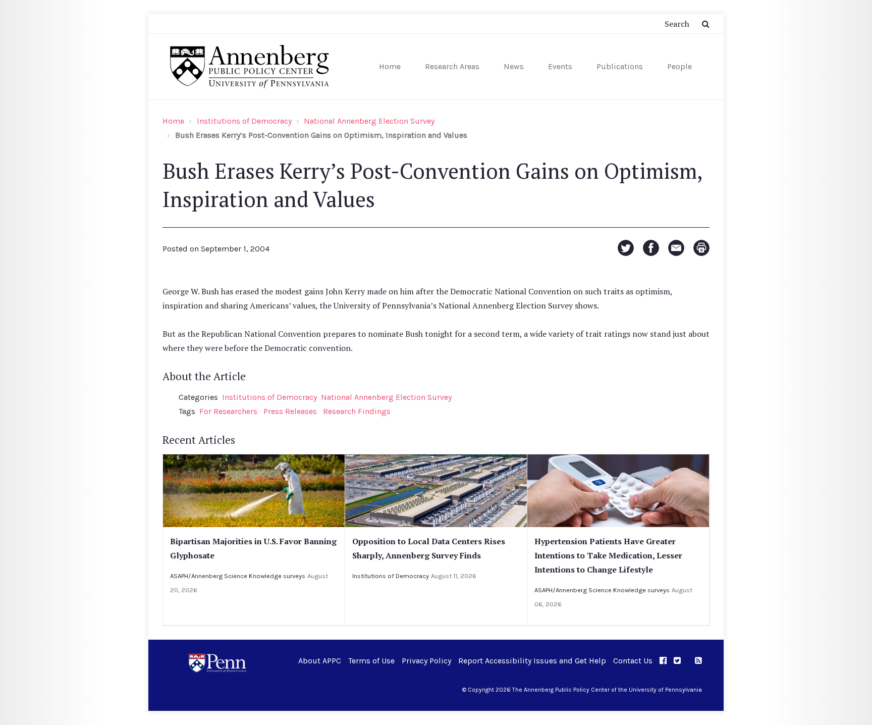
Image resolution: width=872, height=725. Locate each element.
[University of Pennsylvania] (217, 662)
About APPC (319, 660)
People (679, 66)
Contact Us (632, 660)
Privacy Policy (426, 660)
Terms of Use (371, 660)
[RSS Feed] (698, 660)
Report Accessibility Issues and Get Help (532, 660)
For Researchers (228, 411)
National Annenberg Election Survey (369, 121)
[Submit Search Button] (705, 23)
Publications (619, 66)
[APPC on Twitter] (677, 660)
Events (560, 66)
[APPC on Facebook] (663, 660)
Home (390, 66)
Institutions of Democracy (244, 121)
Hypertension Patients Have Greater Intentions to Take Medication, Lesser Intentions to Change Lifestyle (608, 555)
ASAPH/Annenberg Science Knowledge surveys (237, 576)
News (514, 66)
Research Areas (452, 66)
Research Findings (357, 411)
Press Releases (290, 411)
